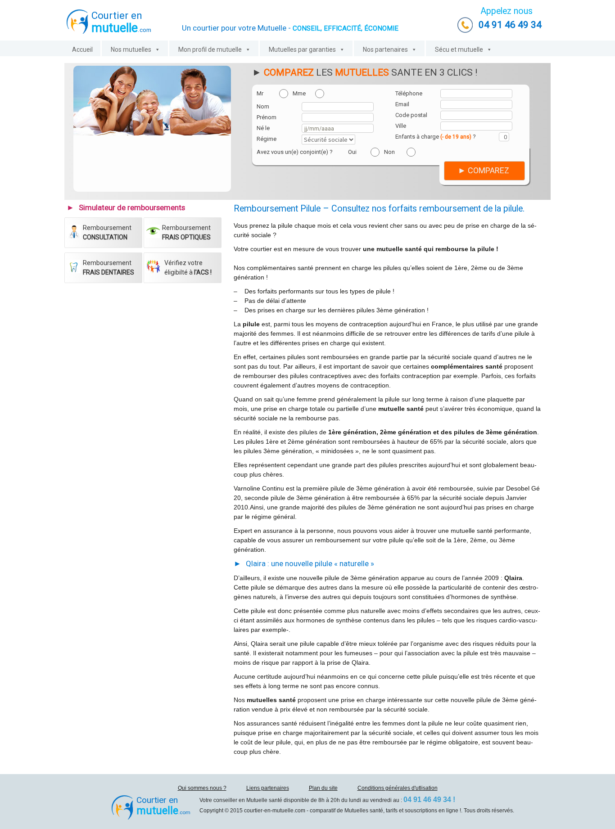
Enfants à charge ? (435, 136)
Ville (400, 125)
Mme (299, 93)
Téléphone (408, 93)
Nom (263, 106)
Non (389, 152)
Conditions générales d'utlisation (397, 788)
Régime (266, 138)
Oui (352, 152)
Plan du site (323, 788)
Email (402, 104)
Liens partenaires (267, 788)
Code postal (411, 115)
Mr (260, 93)
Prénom (266, 117)
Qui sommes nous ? (202, 788)
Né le (263, 128)
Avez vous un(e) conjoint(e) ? (295, 152)
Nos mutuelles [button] (131, 49)
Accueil (82, 49)
